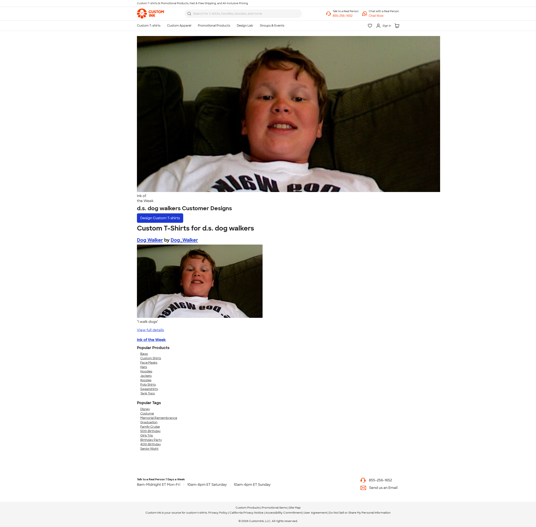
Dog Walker (150, 240)
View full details (150, 330)
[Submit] (189, 13)
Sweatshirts (149, 389)
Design (160, 218)
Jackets (146, 376)
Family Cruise (150, 427)
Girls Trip (146, 435)
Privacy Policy (218, 512)
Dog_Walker (184, 240)
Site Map (295, 507)
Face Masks (148, 363)
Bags (144, 354)
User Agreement (315, 512)
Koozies (145, 380)
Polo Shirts (148, 385)
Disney (145, 409)
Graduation (148, 422)
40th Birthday (150, 444)
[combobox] (243, 13)
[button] (384, 16)
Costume (147, 413)
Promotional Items (274, 507)
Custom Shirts (150, 358)
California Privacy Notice (246, 512)
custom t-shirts (196, 512)
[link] (150, 14)
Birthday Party (151, 440)
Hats (143, 367)
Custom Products (248, 507)
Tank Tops (147, 393)
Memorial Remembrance (158, 418)
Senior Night (149, 449)
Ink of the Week (151, 339)
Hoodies (146, 371)
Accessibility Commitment (283, 512)
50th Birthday (150, 431)
